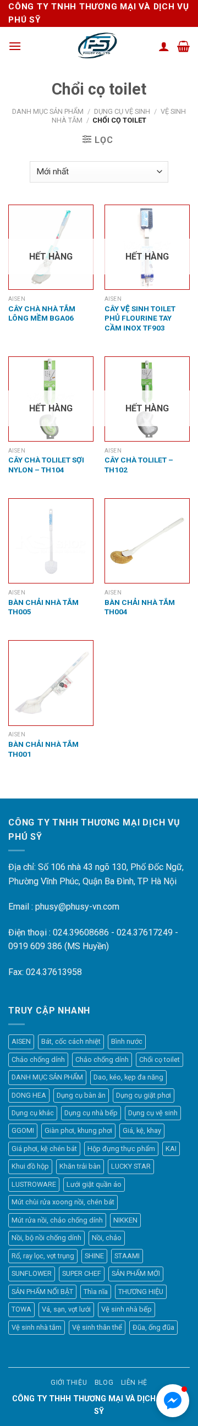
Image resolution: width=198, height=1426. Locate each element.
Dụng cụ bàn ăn (81, 1095)
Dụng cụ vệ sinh (122, 111)
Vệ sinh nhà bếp (126, 1309)
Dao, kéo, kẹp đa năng (128, 1077)
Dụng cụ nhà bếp (91, 1113)
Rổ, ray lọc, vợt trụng (43, 1256)
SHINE (94, 1256)
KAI (171, 1148)
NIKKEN (125, 1220)
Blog (104, 1382)
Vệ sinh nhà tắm (37, 1327)
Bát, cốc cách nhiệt (71, 1041)
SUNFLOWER (32, 1273)
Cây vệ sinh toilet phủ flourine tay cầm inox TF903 (140, 318)
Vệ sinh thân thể (97, 1327)
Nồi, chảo (107, 1238)
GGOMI (23, 1130)
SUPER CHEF (81, 1273)
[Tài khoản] (163, 46)
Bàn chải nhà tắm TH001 (43, 749)
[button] (172, 1400)
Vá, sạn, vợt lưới (66, 1309)
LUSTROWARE (34, 1184)
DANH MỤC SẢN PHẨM (48, 111)
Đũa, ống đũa (153, 1327)
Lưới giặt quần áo (94, 1184)
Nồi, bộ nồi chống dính (46, 1238)
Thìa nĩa (96, 1291)
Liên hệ (134, 1382)
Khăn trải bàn (80, 1166)
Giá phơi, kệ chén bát (44, 1148)
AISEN (21, 1041)
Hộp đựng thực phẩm (121, 1148)
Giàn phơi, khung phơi (78, 1130)
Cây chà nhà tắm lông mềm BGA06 (41, 313)
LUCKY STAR (131, 1166)
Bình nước (126, 1041)
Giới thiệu (69, 1382)
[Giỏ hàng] (183, 46)
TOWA (21, 1309)
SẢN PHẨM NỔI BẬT (42, 1291)
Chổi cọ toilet (159, 1059)
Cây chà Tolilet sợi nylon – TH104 (46, 464)
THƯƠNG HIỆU (140, 1291)
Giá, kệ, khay (142, 1130)
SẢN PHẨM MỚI (136, 1273)
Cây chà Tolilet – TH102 (139, 464)
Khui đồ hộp (30, 1166)
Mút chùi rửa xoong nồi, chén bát (63, 1202)
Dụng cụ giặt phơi (143, 1095)
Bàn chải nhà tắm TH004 (140, 607)
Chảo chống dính (38, 1059)
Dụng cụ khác (33, 1113)
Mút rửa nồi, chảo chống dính (57, 1220)
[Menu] (14, 45)
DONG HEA (29, 1095)
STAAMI (127, 1256)
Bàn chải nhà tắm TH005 (43, 607)
